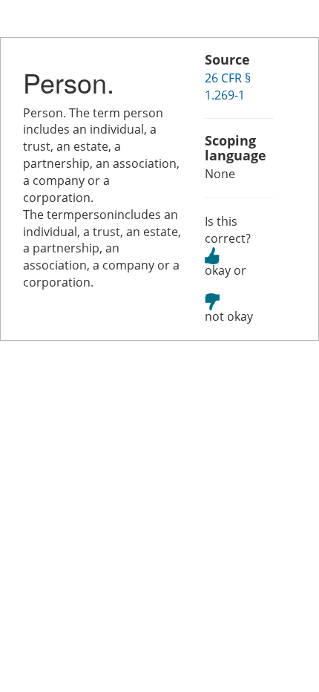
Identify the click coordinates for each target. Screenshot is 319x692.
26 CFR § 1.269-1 (228, 86)
